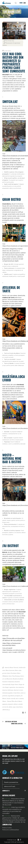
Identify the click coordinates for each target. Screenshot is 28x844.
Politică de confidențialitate (10, 830)
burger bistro (14, 684)
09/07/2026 (7, 799)
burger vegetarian (10, 687)
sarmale (20, 704)
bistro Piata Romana (14, 676)
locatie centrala (11, 698)
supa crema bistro (17, 707)
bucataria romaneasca (8, 682)
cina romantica (20, 687)
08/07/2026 (7, 807)
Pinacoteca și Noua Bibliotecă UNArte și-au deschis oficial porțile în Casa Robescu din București (13, 802)
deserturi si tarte (18, 690)
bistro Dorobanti (11, 673)
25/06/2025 (7, 51)
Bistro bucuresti (10, 670)
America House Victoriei (11, 667)
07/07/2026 (7, 816)
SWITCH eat (6, 710)
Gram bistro (16, 693)
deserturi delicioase (7, 690)
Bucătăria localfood (18, 679)
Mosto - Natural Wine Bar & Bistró (12, 701)
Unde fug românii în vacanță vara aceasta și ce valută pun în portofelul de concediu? (13, 810)
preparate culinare (13, 704)
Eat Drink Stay (10, 41)
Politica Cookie (7, 828)
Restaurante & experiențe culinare (11, 44)
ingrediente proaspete (14, 696)
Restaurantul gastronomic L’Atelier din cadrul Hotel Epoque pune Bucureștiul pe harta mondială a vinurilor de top (14, 819)
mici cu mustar (20, 698)
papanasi (4, 704)
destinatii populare (7, 693)
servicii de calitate (7, 707)
